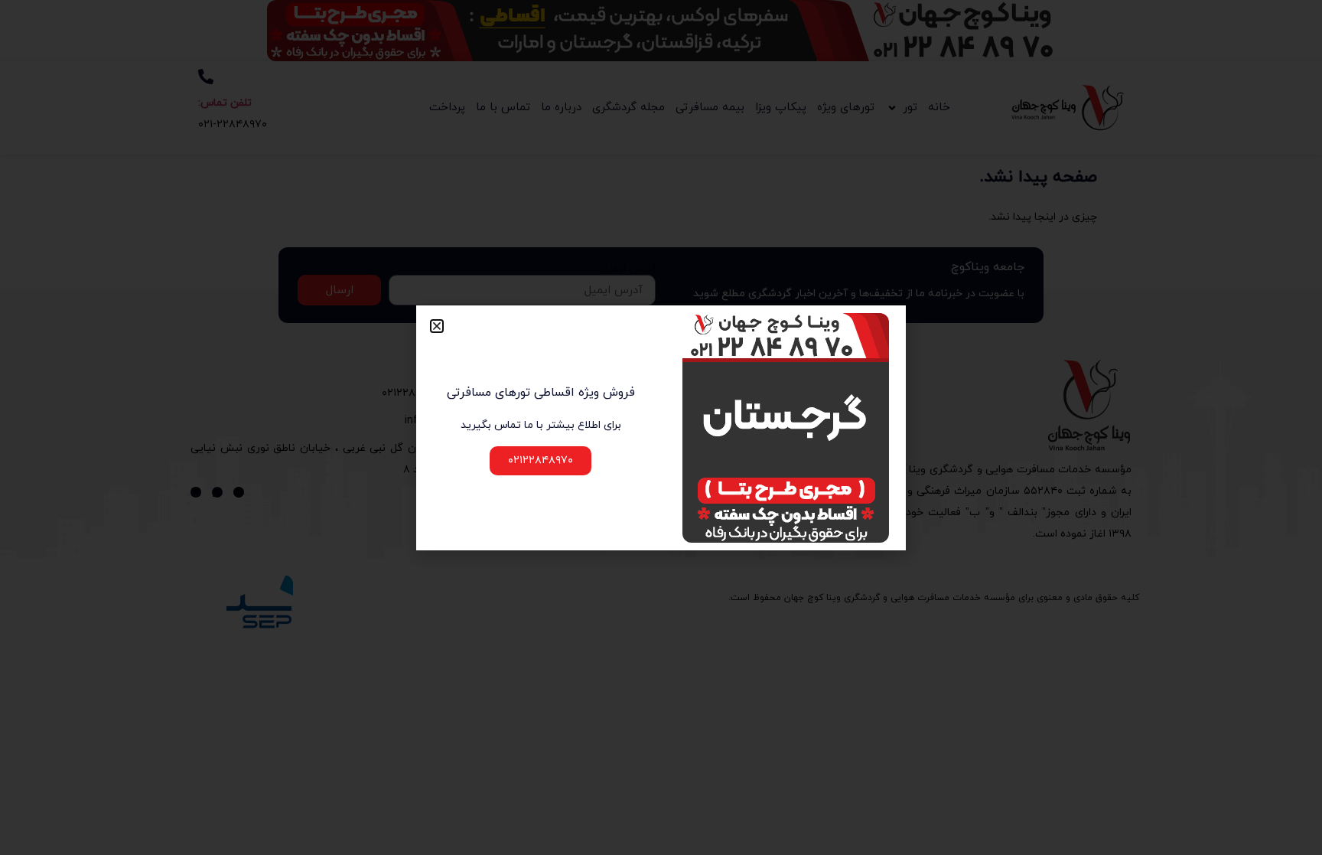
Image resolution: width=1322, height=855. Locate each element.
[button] (436, 326)
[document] (661, 427)
